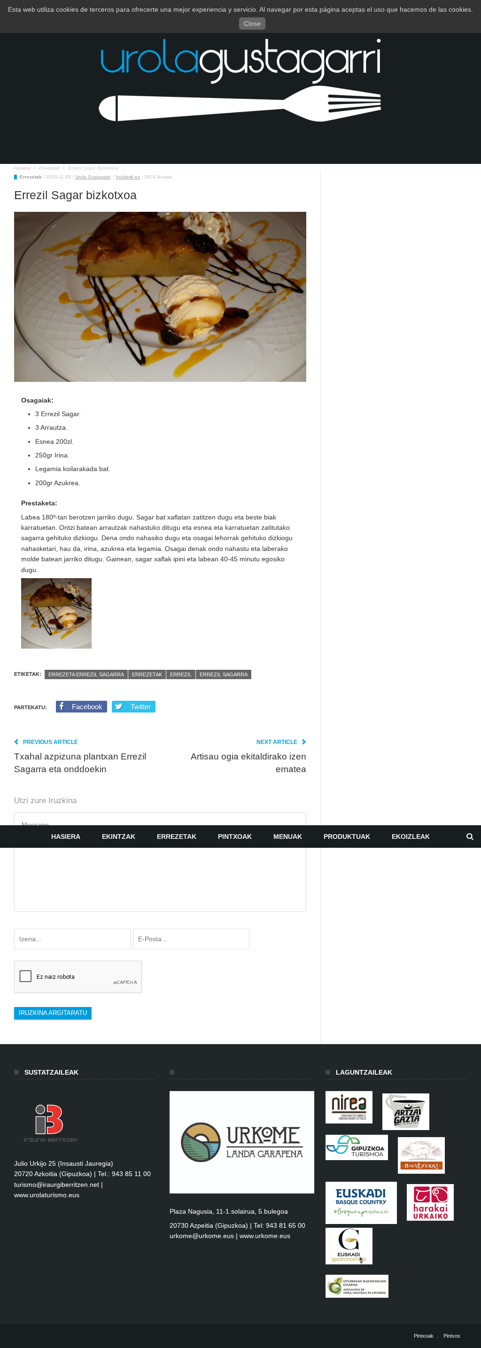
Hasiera (65, 836)
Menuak (287, 836)
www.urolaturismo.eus (46, 1195)
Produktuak (347, 836)
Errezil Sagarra (224, 674)
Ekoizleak (411, 836)
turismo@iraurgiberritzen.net (56, 1184)
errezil (181, 674)
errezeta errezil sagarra (86, 674)
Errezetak (176, 836)
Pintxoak (235, 836)
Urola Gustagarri (92, 176)
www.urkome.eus (265, 1236)
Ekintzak (118, 836)
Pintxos (451, 1336)
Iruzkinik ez (128, 176)
